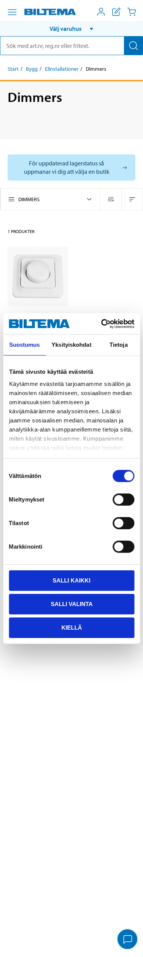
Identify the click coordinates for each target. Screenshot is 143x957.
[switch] (123, 500)
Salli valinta (72, 604)
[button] (71, 28)
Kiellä (71, 627)
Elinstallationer (62, 68)
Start (13, 68)
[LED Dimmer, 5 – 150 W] (38, 276)
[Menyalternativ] (12, 12)
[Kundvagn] (131, 12)
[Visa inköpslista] (116, 12)
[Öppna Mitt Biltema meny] (101, 12)
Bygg (32, 68)
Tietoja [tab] (118, 344)
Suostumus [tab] (24, 344)
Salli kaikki (71, 580)
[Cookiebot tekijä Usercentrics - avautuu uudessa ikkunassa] (101, 324)
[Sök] (133, 45)
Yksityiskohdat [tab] (71, 344)
